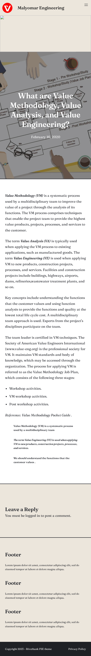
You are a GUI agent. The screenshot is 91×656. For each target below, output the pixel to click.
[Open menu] (86, 7)
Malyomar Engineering (41, 7)
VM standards (43, 354)
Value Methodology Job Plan (55, 372)
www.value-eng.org (21, 349)
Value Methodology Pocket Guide (46, 415)
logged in (32, 515)
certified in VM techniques (56, 337)
